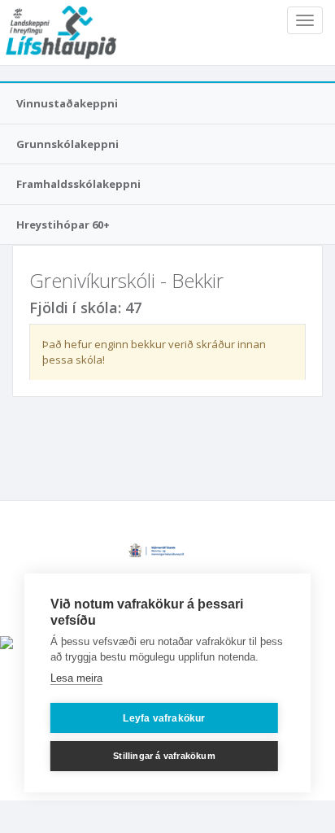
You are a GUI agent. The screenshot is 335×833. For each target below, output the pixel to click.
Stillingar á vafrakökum (164, 756)
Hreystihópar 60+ (63, 224)
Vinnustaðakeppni (67, 103)
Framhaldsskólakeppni (78, 184)
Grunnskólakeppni (67, 144)
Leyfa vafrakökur (164, 718)
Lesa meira (76, 678)
